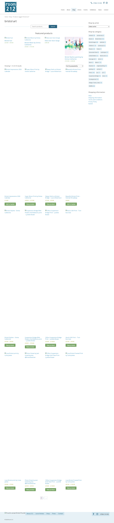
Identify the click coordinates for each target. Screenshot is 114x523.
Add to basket (10, 204)
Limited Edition (92, 55)
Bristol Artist (98, 39)
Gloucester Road (93, 52)
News (100, 10)
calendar (102, 42)
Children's (91, 45)
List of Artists (40, 513)
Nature (97, 62)
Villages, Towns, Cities (94, 82)
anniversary (100, 35)
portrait (98, 69)
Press (54, 513)
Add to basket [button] (71, 204)
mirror (99, 59)
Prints (90, 72)
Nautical (91, 66)
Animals (91, 35)
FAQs (90, 96)
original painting (101, 66)
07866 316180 (97, 3)
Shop (73, 10)
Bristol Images (92, 42)
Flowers (91, 49)
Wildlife (91, 86)
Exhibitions (93, 10)
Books (90, 39)
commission (101, 45)
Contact (106, 10)
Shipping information (95, 98)
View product (30, 204)
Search (53, 26)
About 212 (30, 513)
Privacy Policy (92, 102)
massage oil (92, 59)
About (68, 10)
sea (97, 72)
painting (91, 69)
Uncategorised (92, 79)
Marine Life (103, 55)
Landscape (103, 52)
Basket (90, 104)
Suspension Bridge (94, 76)
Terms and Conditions (95, 100)
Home (63, 10)
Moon (90, 62)
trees (103, 76)
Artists (79, 10)
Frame (98, 49)
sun (103, 72)
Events (86, 10)
